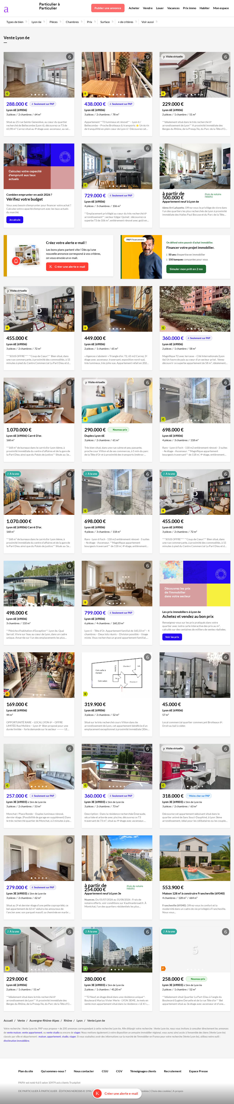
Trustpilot (74, 1082)
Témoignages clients (143, 1071)
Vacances (173, 8)
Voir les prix (172, 636)
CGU (105, 1071)
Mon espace (221, 8)
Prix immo (189, 8)
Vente (21, 1020)
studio (65, 1036)
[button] (31, 93)
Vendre (148, 8)
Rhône (68, 1020)
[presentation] (7, 75)
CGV (119, 1071)
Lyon (80, 1020)
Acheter (134, 8)
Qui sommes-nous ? (53, 1071)
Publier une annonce (108, 8)
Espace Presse (198, 1071)
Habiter (205, 8)
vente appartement (32, 1032)
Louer (160, 8)
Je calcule (14, 219)
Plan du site (25, 1071)
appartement (54, 1036)
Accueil (8, 1020)
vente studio (52, 1032)
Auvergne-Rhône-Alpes (44, 1020)
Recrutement (172, 1071)
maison (42, 1036)
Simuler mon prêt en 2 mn (186, 269)
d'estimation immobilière (16, 1040)
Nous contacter (84, 1071)
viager (77, 1032)
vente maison (14, 1032)
